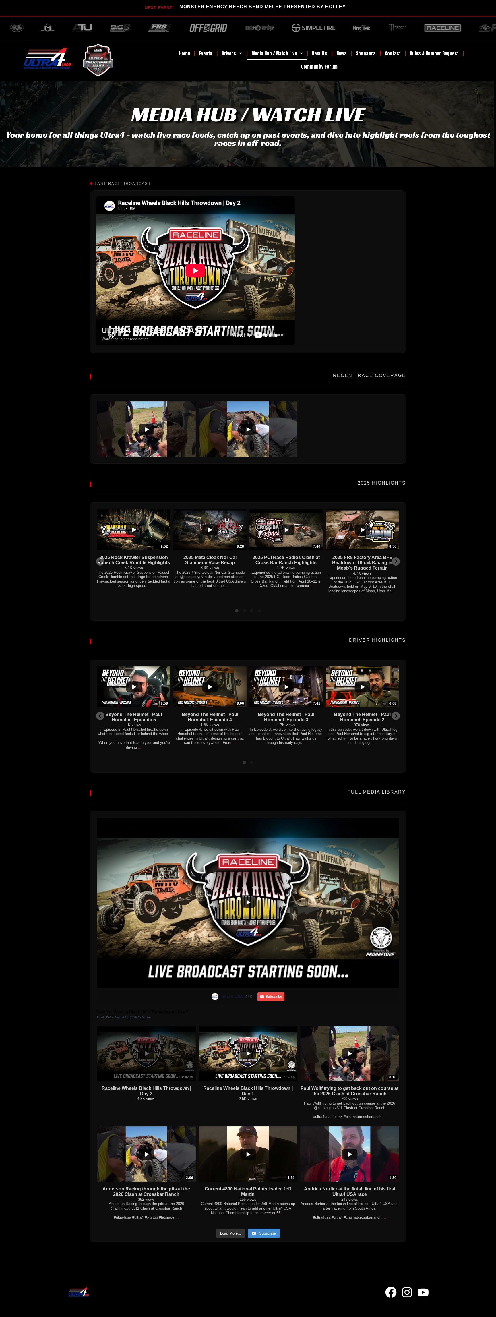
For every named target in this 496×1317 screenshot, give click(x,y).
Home (184, 53)
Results (319, 53)
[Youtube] (423, 1292)
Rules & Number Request (434, 53)
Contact (393, 53)
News (341, 53)
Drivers (229, 53)
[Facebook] (391, 1292)
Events (205, 53)
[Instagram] (407, 1292)
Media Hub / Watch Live (274, 53)
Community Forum (319, 66)
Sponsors (366, 53)
